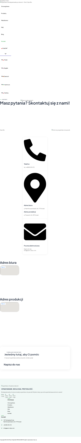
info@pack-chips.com (30, 250)
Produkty (3, 13)
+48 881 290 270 (7, 425)
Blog (2, 34)
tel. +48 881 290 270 (29, 167)
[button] (6, 48)
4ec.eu (35, 439)
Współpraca (4, 20)
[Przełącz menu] (5, 54)
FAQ (2, 27)
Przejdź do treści (4, 0)
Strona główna (5, 6)
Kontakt (3, 41)
